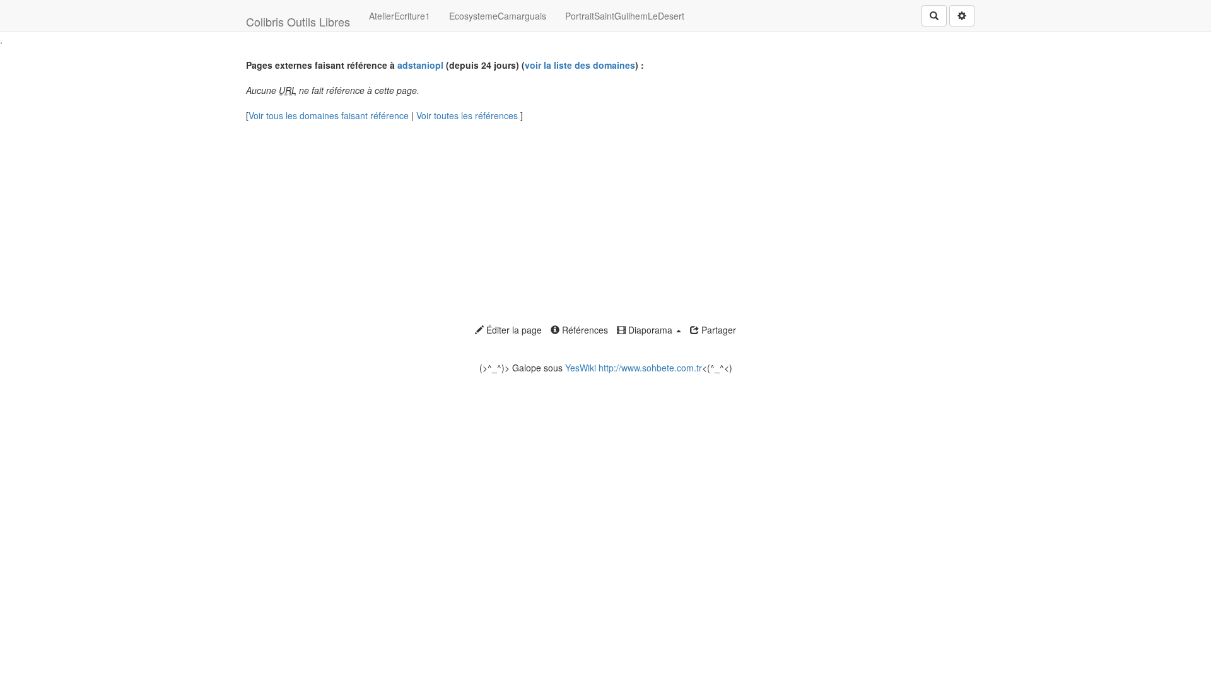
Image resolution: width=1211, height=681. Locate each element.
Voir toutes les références (468, 115)
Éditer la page (513, 329)
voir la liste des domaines (580, 65)
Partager (717, 329)
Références (583, 329)
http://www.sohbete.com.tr (650, 367)
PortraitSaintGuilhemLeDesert (624, 15)
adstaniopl (420, 65)
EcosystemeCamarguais (497, 15)
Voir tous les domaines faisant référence (330, 115)
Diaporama (650, 329)
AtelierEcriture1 (399, 15)
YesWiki (580, 367)
